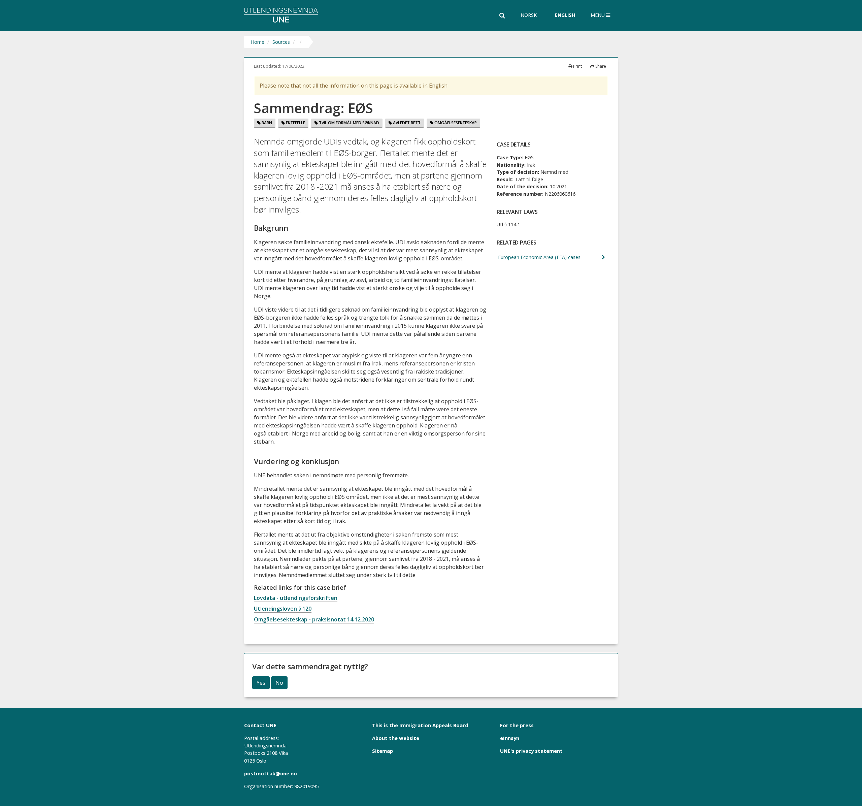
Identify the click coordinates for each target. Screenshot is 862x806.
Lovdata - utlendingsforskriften (295, 598)
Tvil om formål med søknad (348, 123)
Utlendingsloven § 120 (282, 608)
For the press (517, 725)
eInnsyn (509, 738)
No (279, 682)
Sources (281, 42)
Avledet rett (406, 123)
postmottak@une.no (270, 773)
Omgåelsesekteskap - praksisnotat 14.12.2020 (314, 619)
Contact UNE (260, 725)
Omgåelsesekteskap (455, 123)
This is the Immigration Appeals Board (420, 725)
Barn (266, 123)
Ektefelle (295, 123)
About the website (395, 738)
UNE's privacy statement (531, 750)
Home (257, 42)
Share (600, 66)
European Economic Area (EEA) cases (539, 257)
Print (577, 66)
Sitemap (382, 750)
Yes (261, 682)
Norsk (529, 15)
